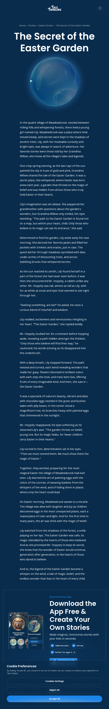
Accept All (54, 698)
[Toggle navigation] (100, 8)
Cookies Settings (54, 681)
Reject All (54, 690)
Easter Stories (45, 25)
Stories (31, 25)
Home (22, 25)
